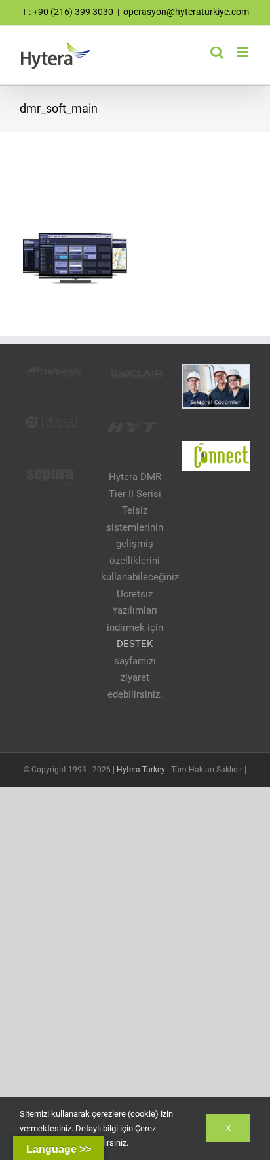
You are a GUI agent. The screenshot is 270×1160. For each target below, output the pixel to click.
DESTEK (135, 644)
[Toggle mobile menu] (243, 52)
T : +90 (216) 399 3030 (67, 12)
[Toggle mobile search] (216, 52)
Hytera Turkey (141, 769)
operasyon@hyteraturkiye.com (186, 12)
